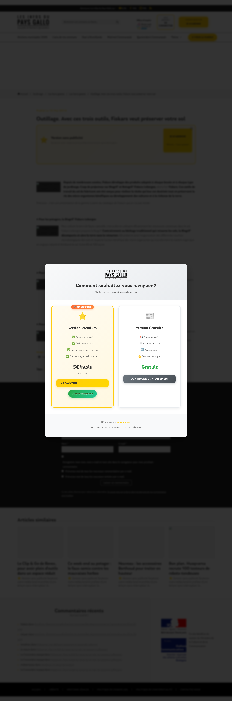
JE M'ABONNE (68, 383)
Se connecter (124, 422)
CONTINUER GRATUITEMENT (150, 378)
